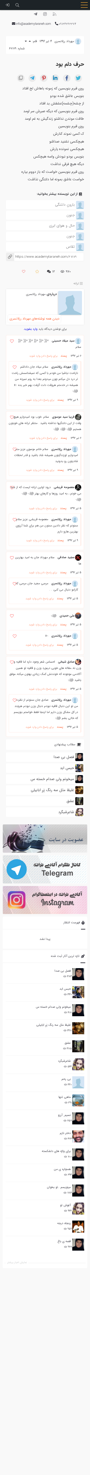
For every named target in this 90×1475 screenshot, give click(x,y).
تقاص (70, 247)
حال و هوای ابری (62, 226)
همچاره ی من (62, 1169)
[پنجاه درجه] (78, 1227)
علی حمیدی (67, 615)
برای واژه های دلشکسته (56, 1151)
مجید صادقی (66, 557)
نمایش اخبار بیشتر (17, 1262)
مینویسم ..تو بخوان (59, 1187)
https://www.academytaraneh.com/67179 (41, 256)
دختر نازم (65, 1133)
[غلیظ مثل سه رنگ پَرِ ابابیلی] (78, 1028)
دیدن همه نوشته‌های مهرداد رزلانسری (34, 318)
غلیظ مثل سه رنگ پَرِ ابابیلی (53, 1024)
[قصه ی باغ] (78, 1245)
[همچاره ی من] (78, 1172)
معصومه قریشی (64, 487)
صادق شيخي (66, 661)
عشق (67, 1043)
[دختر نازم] (78, 1136)
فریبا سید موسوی (63, 416)
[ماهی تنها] (78, 1100)
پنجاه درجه (64, 1223)
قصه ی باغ (64, 1241)
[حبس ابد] (78, 992)
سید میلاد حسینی (63, 340)
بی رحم (66, 1079)
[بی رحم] (78, 1082)
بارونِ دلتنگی (65, 205)
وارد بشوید (31, 329)
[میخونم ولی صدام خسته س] (78, 1010)
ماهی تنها (64, 1097)
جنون (70, 215)
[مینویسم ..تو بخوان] (78, 1191)
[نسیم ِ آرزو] (78, 1118)
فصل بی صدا (62, 970)
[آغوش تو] (78, 1209)
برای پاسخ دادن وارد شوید (43, 356)
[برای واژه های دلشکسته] (78, 1154)
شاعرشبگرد (64, 1061)
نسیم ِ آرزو (64, 1115)
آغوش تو (65, 1205)
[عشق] (78, 1046)
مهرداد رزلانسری (36, 294)
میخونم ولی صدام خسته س (53, 1006)
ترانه (76, 283)
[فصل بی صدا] (78, 974)
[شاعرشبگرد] (78, 1064)
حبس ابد (65, 988)
